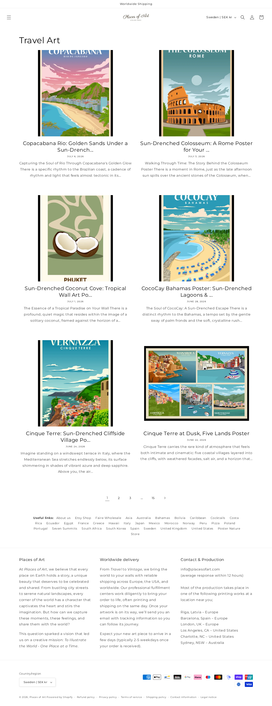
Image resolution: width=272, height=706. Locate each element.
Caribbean (198, 518)
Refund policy (86, 697)
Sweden (150, 528)
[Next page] (164, 498)
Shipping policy (156, 697)
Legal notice (209, 697)
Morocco (171, 523)
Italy (127, 523)
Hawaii (114, 523)
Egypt (69, 523)
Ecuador (53, 523)
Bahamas (162, 518)
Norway (189, 523)
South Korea (116, 528)
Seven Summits (64, 528)
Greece (98, 523)
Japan (139, 523)
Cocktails (218, 518)
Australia (144, 518)
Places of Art (38, 697)
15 (153, 498)
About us (63, 518)
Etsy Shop (83, 518)
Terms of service (131, 697)
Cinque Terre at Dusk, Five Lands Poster (196, 433)
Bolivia (180, 518)
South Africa (92, 528)
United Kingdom (173, 528)
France (83, 523)
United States (202, 528)
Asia (129, 518)
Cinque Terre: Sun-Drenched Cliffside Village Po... (75, 436)
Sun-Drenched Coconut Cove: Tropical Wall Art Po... (75, 291)
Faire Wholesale (108, 518)
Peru (203, 523)
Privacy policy (108, 697)
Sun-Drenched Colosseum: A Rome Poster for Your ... (196, 146)
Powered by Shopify (60, 697)
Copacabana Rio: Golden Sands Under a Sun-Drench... (75, 146)
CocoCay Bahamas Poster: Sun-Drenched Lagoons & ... (197, 291)
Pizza (215, 523)
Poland (229, 523)
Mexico (154, 523)
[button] (9, 17)
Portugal (41, 528)
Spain (134, 528)
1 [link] (107, 498)
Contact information (183, 697)
